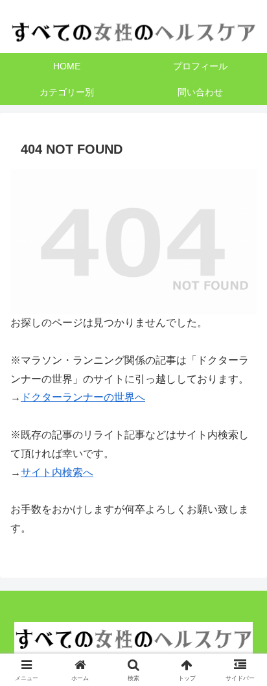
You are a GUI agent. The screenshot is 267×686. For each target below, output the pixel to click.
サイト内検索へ (57, 472)
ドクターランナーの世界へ (83, 397)
